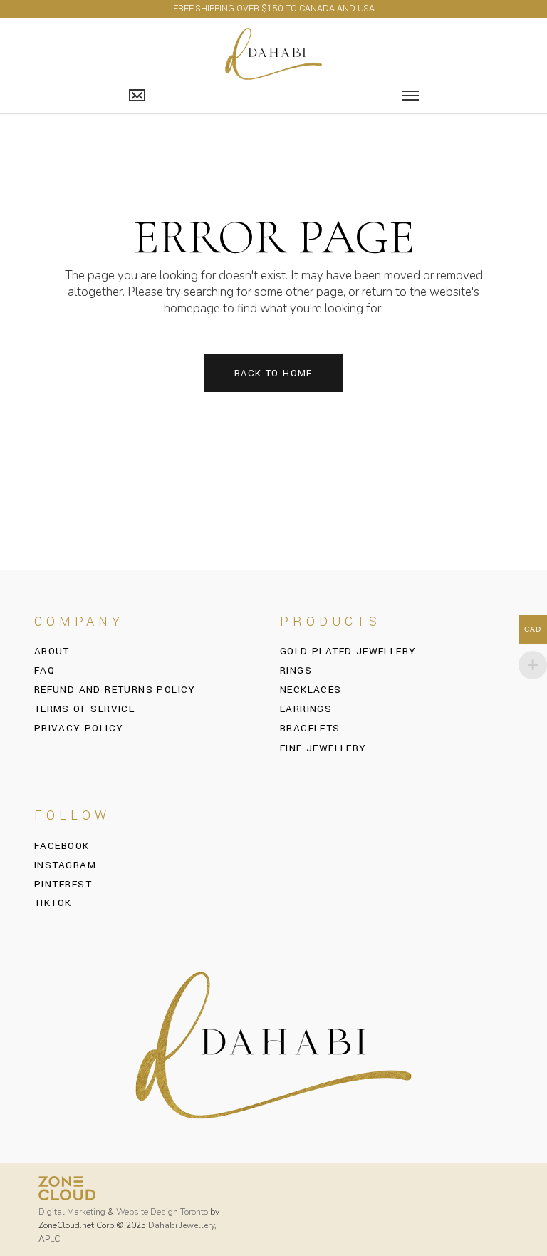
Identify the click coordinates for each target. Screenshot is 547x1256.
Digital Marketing (71, 1212)
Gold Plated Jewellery (348, 651)
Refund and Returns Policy (115, 689)
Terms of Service (84, 709)
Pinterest (63, 884)
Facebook (62, 846)
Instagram (65, 865)
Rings (296, 670)
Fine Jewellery (323, 748)
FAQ (44, 670)
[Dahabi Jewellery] (274, 53)
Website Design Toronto (162, 1212)
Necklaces (311, 689)
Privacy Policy (79, 728)
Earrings (306, 709)
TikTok (53, 903)
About (52, 651)
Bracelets (310, 728)
